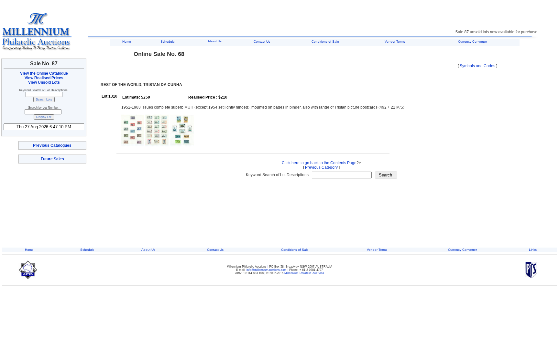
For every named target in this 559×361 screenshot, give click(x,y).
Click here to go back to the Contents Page (319, 163)
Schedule (167, 41)
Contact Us (262, 41)
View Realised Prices (44, 78)
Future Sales (52, 159)
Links (533, 249)
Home (126, 41)
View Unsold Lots (44, 82)
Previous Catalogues (52, 145)
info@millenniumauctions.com (267, 269)
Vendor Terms (395, 41)
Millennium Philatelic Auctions (304, 273)
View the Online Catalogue (44, 73)
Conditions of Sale (325, 41)
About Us (215, 41)
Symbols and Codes (477, 66)
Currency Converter (472, 41)
